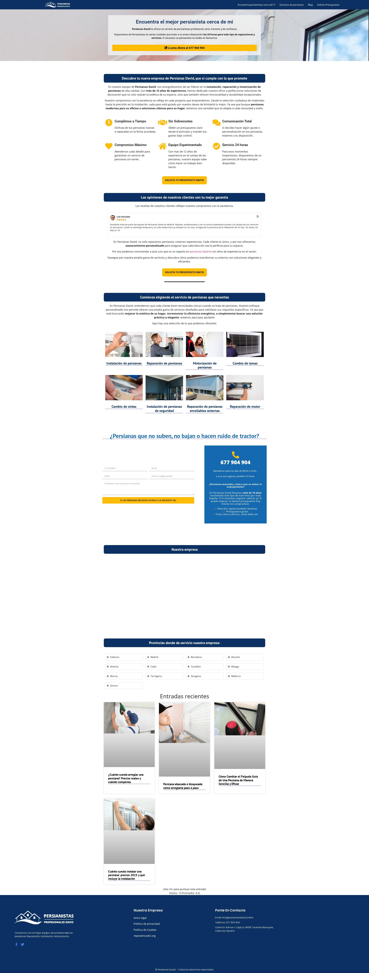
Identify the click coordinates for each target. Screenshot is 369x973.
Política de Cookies (145, 929)
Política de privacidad (147, 923)
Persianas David (167, 969)
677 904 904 (235, 462)
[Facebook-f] (16, 944)
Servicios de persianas (291, 4)
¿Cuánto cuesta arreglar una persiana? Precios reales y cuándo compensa (125, 778)
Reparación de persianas (164, 363)
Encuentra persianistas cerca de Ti (256, 4)
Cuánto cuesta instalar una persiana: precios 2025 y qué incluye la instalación (126, 875)
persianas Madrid (200, 251)
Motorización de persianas (204, 365)
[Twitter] (22, 944)
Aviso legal (140, 918)
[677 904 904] (235, 454)
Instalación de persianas (124, 363)
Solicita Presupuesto (328, 4)
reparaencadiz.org (145, 935)
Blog (310, 4)
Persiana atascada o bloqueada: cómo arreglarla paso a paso (183, 786)
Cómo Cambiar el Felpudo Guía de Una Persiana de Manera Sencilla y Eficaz (238, 780)
